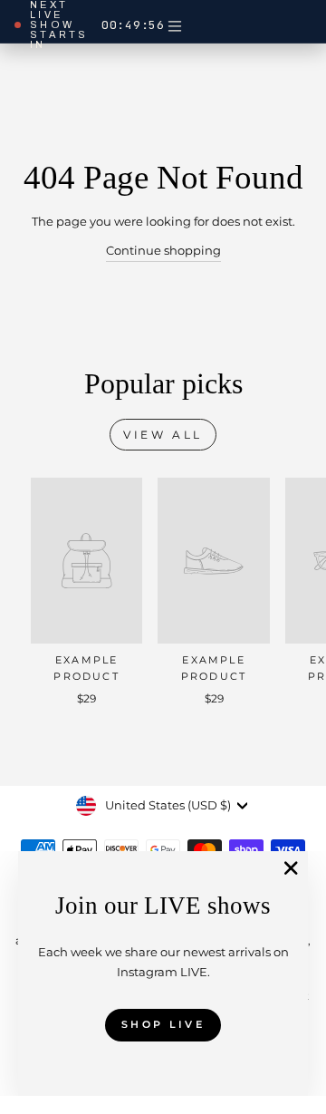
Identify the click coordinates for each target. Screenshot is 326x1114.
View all (163, 434)
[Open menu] (175, 25)
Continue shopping (163, 250)
